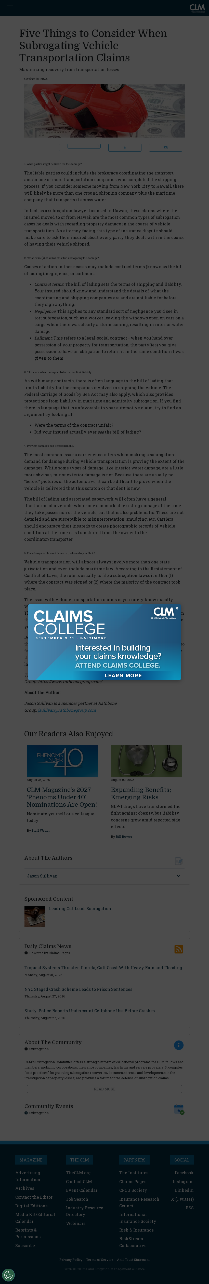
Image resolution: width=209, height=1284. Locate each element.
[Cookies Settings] (8, 1275)
